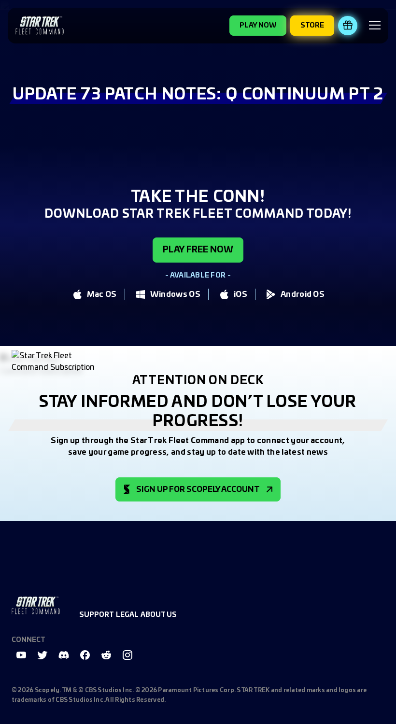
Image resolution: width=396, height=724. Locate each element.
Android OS (303, 294)
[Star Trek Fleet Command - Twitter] (42, 655)
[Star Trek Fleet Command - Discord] (63, 655)
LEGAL (127, 615)
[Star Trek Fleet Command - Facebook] (85, 655)
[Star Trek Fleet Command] (39, 25)
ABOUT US (159, 615)
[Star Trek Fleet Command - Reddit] (106, 655)
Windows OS (175, 294)
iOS (240, 294)
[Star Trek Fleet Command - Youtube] (21, 655)
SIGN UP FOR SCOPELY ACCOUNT (198, 489)
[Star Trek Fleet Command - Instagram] (127, 655)
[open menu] (375, 26)
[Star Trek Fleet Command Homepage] (36, 605)
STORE (312, 25)
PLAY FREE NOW (198, 250)
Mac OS (102, 294)
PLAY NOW (258, 25)
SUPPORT (96, 615)
